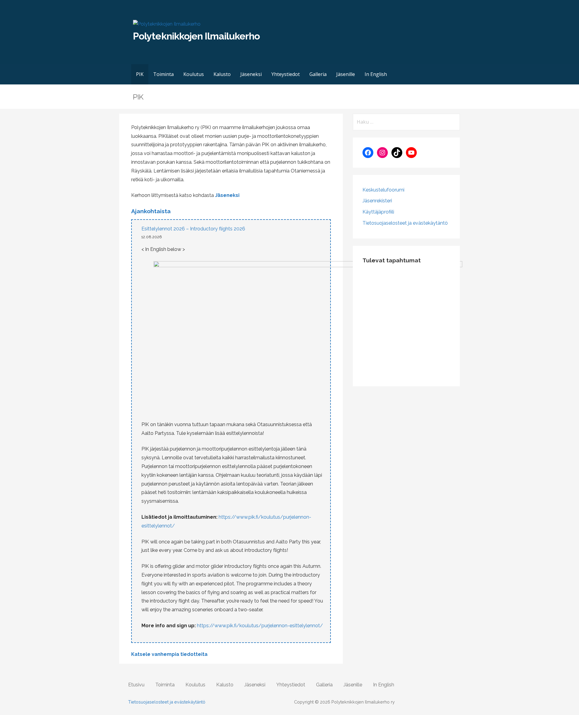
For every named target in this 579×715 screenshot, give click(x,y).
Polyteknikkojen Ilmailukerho (196, 36)
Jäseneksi (251, 74)
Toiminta (163, 74)
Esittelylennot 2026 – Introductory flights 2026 (193, 229)
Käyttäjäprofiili (378, 212)
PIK (140, 74)
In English (376, 74)
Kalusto (222, 74)
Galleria (318, 74)
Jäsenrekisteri (377, 201)
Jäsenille (345, 74)
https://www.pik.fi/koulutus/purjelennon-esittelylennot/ (260, 625)
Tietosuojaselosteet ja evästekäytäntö (405, 223)
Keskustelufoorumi (383, 190)
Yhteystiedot (285, 74)
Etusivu (136, 685)
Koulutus (193, 74)
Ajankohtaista (151, 211)
